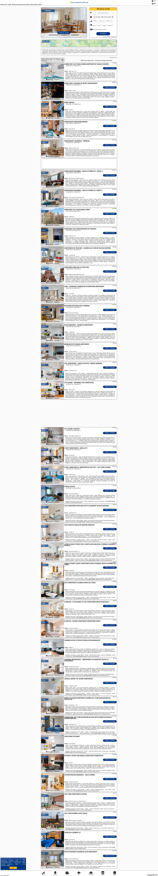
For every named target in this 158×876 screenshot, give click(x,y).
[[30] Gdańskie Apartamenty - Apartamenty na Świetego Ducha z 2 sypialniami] (52, 667)
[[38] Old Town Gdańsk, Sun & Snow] (52, 821)
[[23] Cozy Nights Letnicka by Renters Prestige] (52, 532)
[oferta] (46, 79)
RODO (8, 865)
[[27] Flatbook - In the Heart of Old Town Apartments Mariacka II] (52, 609)
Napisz (156, 875)
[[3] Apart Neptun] (52, 110)
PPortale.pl (7, 875)
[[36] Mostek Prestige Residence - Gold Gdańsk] (52, 782)
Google (23, 858)
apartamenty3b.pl (79, 2)
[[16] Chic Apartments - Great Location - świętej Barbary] (52, 371)
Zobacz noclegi (110, 68)
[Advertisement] (79, 413)
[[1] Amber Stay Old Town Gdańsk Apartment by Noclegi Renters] (52, 72)
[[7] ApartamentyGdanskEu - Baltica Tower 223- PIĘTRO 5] (52, 198)
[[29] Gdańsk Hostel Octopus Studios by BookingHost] (52, 648)
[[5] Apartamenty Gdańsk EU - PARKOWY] (52, 149)
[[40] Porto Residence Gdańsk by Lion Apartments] (52, 859)
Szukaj (103, 34)
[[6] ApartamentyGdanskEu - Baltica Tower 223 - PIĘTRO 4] (52, 179)
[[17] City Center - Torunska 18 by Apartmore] (52, 390)
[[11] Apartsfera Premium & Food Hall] (52, 275)
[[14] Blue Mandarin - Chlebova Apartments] (52, 332)
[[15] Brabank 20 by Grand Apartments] (52, 352)
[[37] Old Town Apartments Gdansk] (52, 802)
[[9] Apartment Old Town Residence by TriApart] (52, 236)
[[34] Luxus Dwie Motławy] (52, 744)
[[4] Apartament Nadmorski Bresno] (52, 129)
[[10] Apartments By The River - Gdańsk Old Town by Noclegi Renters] (52, 256)
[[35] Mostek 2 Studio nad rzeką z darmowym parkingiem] (52, 763)
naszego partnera (78, 502)
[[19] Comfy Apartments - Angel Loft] (52, 456)
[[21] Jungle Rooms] (52, 494)
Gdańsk (43, 65)
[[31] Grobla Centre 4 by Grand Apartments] (52, 686)
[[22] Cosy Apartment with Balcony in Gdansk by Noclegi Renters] (52, 513)
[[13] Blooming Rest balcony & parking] (52, 313)
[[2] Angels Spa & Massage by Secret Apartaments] (52, 91)
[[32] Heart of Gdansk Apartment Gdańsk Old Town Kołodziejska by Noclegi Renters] (52, 705)
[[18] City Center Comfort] (52, 436)
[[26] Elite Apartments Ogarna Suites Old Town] (52, 590)
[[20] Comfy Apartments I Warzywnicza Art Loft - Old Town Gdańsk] (52, 475)
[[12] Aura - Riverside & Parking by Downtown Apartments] (52, 294)
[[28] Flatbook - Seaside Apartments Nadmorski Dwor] (52, 629)
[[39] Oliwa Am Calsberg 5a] (52, 840)
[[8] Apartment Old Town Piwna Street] (52, 217)
